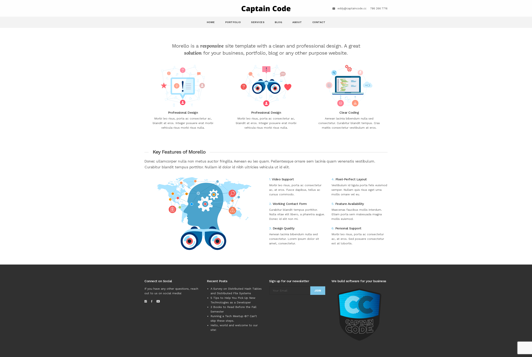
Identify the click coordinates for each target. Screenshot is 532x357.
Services (257, 22)
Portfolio (233, 22)
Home (211, 22)
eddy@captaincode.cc (351, 8)
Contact (318, 22)
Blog (278, 22)
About (297, 22)
